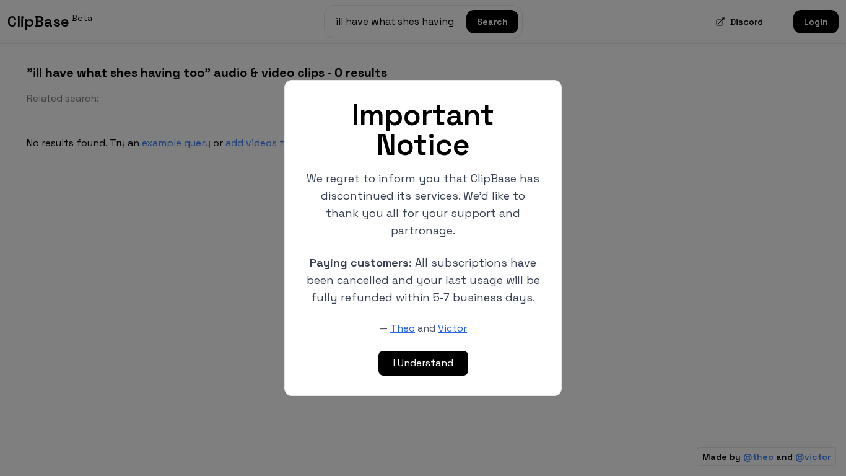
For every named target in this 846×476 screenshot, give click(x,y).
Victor (452, 328)
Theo (402, 328)
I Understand (423, 362)
